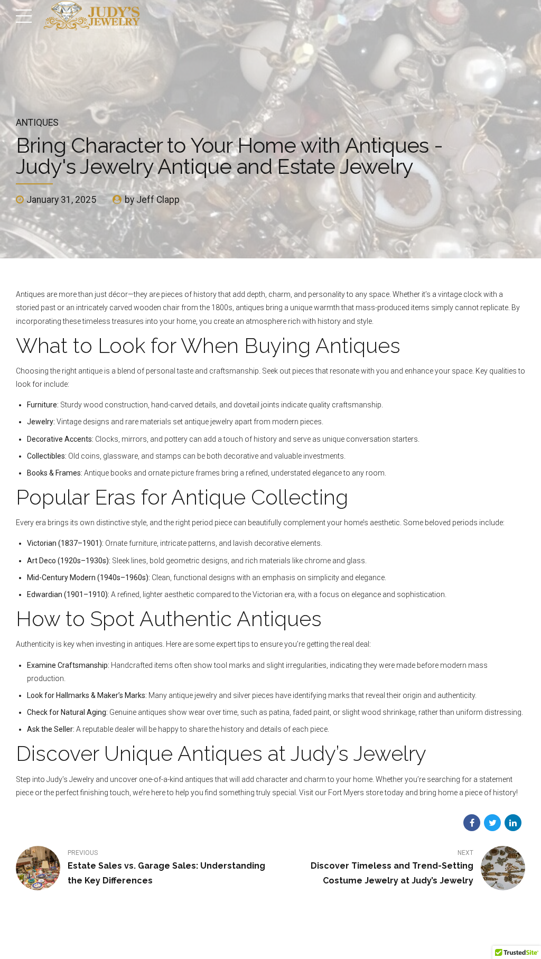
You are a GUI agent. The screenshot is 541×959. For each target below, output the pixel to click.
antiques (37, 122)
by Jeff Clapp (152, 199)
